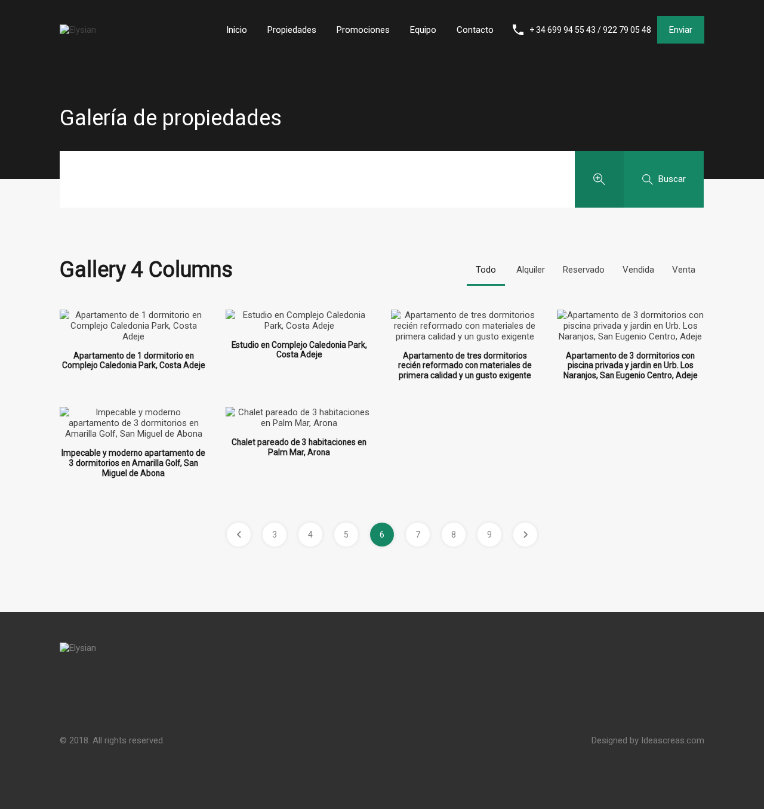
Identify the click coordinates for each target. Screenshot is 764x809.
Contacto (475, 29)
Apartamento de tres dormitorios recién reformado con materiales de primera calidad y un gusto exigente (465, 365)
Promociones (363, 29)
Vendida (638, 269)
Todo (486, 269)
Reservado (584, 269)
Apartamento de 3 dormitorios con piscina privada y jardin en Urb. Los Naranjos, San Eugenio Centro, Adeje (630, 365)
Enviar (680, 29)
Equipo (423, 29)
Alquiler (530, 269)
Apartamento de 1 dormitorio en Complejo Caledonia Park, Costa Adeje (133, 360)
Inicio (236, 29)
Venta (683, 269)
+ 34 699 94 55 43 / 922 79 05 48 (590, 30)
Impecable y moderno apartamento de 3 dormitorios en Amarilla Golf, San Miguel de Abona (133, 462)
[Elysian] (78, 29)
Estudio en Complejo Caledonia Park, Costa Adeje (299, 350)
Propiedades (291, 29)
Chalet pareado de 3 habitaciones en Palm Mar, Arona (299, 447)
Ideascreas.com (672, 740)
